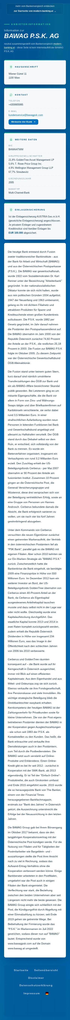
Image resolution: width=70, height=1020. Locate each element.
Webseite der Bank (21, 122)
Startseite (21, 970)
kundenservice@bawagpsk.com (26, 115)
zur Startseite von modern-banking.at (35, 11)
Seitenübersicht (46, 970)
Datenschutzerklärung (36, 985)
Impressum (32, 993)
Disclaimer (36, 978)
